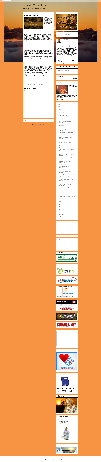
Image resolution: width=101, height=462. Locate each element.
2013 (59, 109)
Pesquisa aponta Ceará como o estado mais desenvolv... (66, 192)
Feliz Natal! (61, 123)
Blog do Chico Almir (35, 5)
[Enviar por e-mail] (38, 84)
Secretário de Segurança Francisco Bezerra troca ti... (65, 147)
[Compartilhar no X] (40, 84)
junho (60, 206)
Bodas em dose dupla (63, 115)
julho (60, 204)
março (60, 211)
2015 (59, 106)
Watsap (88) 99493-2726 (61, 72)
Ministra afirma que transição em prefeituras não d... (65, 177)
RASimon (54, 459)
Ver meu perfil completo (60, 63)
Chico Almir (65, 39)
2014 (59, 107)
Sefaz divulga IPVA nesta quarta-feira (65, 119)
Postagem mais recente (28, 120)
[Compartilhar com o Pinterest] (42, 84)
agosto (60, 203)
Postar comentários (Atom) (39, 124)
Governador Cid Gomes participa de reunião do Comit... (65, 164)
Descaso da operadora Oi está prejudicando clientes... (64, 145)
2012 (59, 111)
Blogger (62, 459)
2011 (59, 216)
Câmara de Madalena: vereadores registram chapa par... (65, 118)
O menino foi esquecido (63, 125)
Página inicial (38, 120)
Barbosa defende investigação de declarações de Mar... (65, 162)
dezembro (61, 112)
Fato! (59, 189)
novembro (61, 198)
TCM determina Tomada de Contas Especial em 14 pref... (65, 152)
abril (60, 209)
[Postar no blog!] (39, 84)
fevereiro (60, 212)
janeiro (60, 214)
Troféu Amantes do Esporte (64, 159)
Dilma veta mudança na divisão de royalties (67, 196)
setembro (60, 201)
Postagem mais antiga (48, 120)
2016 (59, 104)
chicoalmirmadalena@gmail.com (62, 70)
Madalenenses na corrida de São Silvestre (66, 113)
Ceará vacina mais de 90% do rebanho (66, 142)
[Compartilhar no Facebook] (41, 84)
